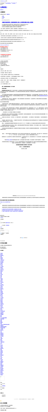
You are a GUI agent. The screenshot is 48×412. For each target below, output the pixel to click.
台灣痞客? (3, 7)
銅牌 (1, 339)
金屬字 (1, 340)
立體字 (1, 338)
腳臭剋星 (1, 255)
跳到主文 (1, 9)
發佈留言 (2, 234)
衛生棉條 (1, 368)
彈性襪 (1, 352)
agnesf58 (1, 217)
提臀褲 (1, 374)
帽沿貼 (1, 254)
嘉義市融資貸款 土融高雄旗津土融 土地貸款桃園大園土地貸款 (17, 22)
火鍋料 (1, 360)
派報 (1, 337)
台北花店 (1, 336)
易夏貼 (1, 263)
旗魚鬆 (1, 271)
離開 (5, 410)
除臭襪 (1, 257)
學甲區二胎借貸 (9, 139)
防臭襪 (1, 292)
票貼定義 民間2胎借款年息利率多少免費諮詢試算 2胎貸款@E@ (12, 210)
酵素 (1, 323)
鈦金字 (1, 346)
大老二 (1, 357)
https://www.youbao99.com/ (5, 201)
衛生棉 (1, 367)
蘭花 (1, 316)
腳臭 (1, 256)
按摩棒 (1, 362)
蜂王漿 (1, 305)
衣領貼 (1, 253)
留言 (9, 222)
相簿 (3, 16)
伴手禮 (1, 274)
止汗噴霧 (1, 266)
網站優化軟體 (2, 327)
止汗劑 (1, 265)
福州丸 (1, 281)
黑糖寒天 (1, 325)
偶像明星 (8, 14)
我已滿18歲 (2, 410)
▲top (1, 226)
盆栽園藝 (1, 314)
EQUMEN (2, 373)
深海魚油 (1, 307)
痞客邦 (7, 222)
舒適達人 (1, 369)
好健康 (1, 302)
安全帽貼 (1, 262)
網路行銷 (1, 370)
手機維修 (1, 366)
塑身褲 (1, 372)
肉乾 (1, 276)
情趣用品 (1, 361)
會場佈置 (1, 335)
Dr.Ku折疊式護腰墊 (3, 317)
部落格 (3, 17)
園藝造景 (1, 313)
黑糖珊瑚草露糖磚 (3, 326)
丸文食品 (1, 284)
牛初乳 (1, 306)
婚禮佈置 (1, 334)
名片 (3, 18)
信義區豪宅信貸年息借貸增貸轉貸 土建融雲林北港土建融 (11, 209)
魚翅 (1, 283)
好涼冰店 (1, 261)
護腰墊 (1, 322)
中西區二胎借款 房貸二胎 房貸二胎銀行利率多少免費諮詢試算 (12, 211)
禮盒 (1, 273)
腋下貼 (1, 264)
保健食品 (1, 303)
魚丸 (1, 277)
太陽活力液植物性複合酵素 (4, 324)
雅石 (1, 315)
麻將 (1, 356)
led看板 (1, 347)
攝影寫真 (7, 225)
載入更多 (2, 228)
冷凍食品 (1, 282)
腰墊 (1, 321)
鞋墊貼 (1, 267)
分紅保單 (1, 312)
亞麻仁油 (1, 304)
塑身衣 (1, 371)
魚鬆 (1, 272)
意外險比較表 (2, 311)
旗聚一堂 (1, 285)
